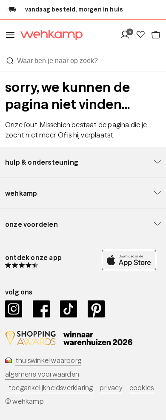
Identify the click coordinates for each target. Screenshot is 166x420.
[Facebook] (41, 308)
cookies (141, 387)
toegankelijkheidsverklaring (51, 387)
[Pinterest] (96, 308)
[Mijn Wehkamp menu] (127, 35)
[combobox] (83, 61)
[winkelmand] (156, 35)
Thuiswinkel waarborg (48, 360)
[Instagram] (14, 308)
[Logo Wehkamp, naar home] (49, 35)
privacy (111, 387)
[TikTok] (68, 308)
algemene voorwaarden (42, 374)
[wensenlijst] (143, 35)
